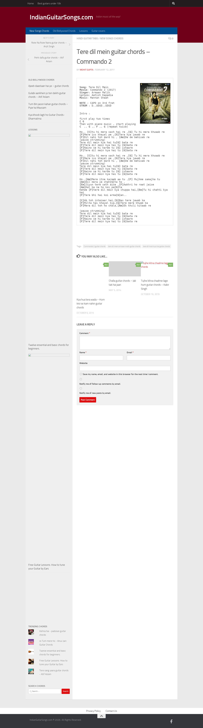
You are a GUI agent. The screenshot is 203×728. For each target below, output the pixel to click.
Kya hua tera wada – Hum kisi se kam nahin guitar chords (91, 303)
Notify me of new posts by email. (95, 393)
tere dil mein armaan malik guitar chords (124, 246)
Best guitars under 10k (49, 3)
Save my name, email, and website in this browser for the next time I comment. (120, 374)
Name (82, 352)
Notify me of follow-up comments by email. (100, 384)
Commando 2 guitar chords (95, 246)
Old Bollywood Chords (64, 30)
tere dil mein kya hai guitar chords (156, 246)
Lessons (83, 30)
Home (30, 3)
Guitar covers (98, 30)
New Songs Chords (39, 30)
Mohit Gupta (86, 69)
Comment (84, 333)
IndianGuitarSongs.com (61, 17)
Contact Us (111, 710)
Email (130, 352)
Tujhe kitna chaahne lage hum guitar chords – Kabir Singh (155, 284)
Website (83, 363)
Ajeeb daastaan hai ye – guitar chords (48, 86)
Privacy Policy (93, 710)
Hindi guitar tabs (87, 38)
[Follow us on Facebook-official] (171, 721)
